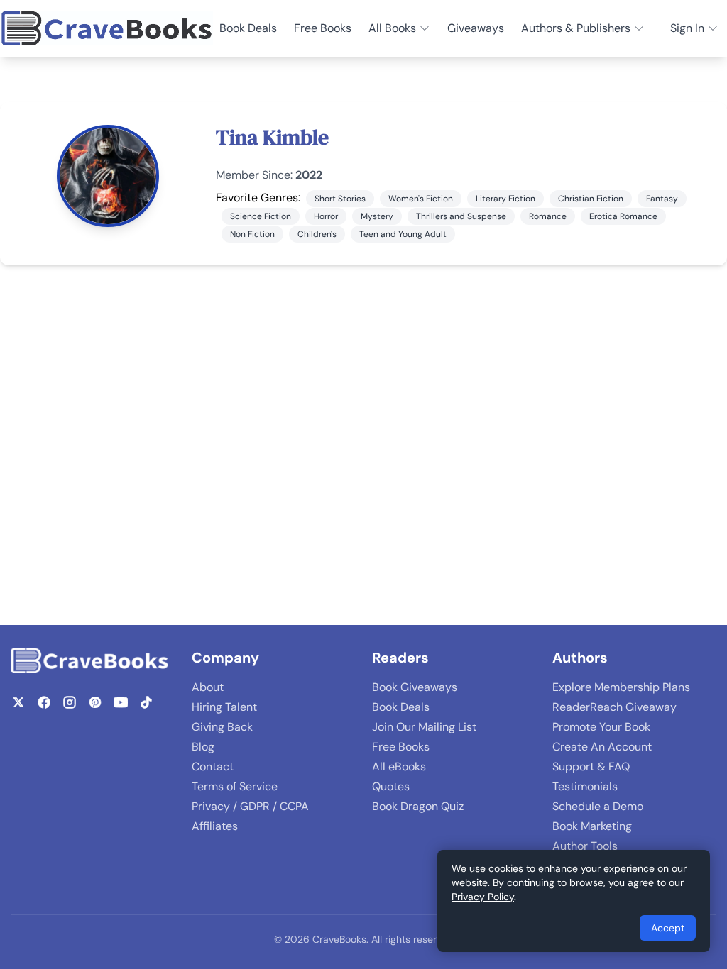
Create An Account (602, 746)
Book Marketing (592, 826)
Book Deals (248, 28)
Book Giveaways (414, 687)
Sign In (687, 28)
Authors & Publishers (575, 28)
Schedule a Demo (597, 806)
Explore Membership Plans (621, 687)
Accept (667, 927)
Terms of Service (235, 786)
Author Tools (585, 845)
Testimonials (585, 786)
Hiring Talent (224, 706)
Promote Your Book (601, 726)
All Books (392, 28)
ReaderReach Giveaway (614, 706)
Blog (203, 746)
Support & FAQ (591, 766)
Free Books (322, 28)
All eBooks (399, 766)
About (208, 687)
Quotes (391, 786)
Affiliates (215, 826)
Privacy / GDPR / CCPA (250, 806)
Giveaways (475, 28)
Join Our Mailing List (424, 726)
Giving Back (222, 726)
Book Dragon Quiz (418, 806)
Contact (213, 766)
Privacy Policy (483, 896)
